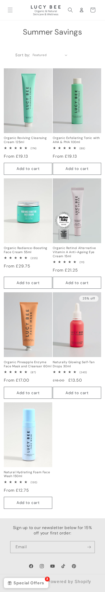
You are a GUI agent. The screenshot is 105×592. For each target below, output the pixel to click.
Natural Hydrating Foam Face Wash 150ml (27, 474)
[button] (10, 10)
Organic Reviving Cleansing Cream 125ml (25, 140)
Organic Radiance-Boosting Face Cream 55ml (25, 250)
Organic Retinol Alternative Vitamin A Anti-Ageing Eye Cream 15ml (74, 252)
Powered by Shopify (69, 581)
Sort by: (22, 55)
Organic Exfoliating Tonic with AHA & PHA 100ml (76, 140)
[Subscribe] (89, 547)
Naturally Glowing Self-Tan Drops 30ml (74, 364)
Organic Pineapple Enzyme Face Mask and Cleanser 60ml (27, 364)
